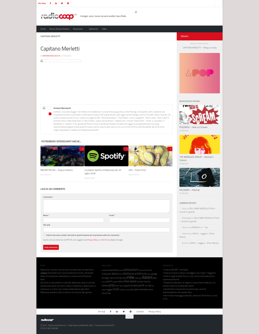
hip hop (122, 277)
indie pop (138, 278)
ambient (105, 270)
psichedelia (132, 285)
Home (43, 29)
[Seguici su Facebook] (204, 36)
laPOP (109, 281)
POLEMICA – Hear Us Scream (193, 127)
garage (154, 274)
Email (112, 215)
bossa (120, 270)
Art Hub (42, 3)
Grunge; (105, 278)
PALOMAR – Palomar (189, 190)
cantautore (130, 270)
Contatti (140, 311)
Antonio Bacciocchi (51, 56)
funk (144, 273)
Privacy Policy (92, 240)
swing (104, 293)
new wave (130, 281)
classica (142, 270)
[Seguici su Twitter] (212, 36)
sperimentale (140, 289)
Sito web (46, 225)
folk (139, 273)
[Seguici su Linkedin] (208, 36)
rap (149, 285)
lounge (114, 282)
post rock (118, 286)
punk (141, 285)
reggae (109, 289)
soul (132, 289)
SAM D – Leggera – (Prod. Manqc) (204, 243)
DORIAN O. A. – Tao (199, 227)
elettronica (129, 273)
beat (110, 270)
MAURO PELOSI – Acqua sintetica (56, 170)
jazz (155, 277)
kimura (104, 282)
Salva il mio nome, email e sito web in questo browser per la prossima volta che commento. (83, 235)
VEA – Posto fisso (137, 170)
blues (115, 270)
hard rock (114, 278)
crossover (106, 273)
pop (112, 285)
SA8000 (43, 273)
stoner (150, 289)
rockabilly (123, 290)
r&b (146, 286)
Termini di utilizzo (108, 240)
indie (130, 277)
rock (116, 289)
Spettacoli (93, 29)
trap (108, 293)
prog (125, 285)
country (149, 270)
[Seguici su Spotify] (217, 36)
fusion (149, 274)
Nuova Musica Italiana (59, 29)
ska (127, 289)
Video (104, 29)
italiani (147, 277)
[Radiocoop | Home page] (58, 16)
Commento (48, 197)
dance (115, 273)
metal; (120, 281)
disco (120, 274)
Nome (46, 215)
